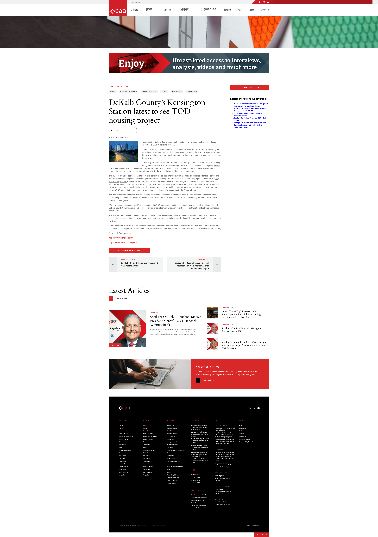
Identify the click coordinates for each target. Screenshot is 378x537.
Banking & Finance (172, 444)
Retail (168, 469)
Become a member (245, 439)
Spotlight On (170, 425)
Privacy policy (255, 525)
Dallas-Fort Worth (124, 433)
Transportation (192, 91)
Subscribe (138, 2)
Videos (251, 10)
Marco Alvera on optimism (199, 497)
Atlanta (112, 91)
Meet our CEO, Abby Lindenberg (248, 442)
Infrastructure (177, 91)
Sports (169, 472)
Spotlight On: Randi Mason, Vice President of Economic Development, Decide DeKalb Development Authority (250, 125)
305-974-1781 (219, 480)
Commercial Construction (128, 91)
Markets (134, 10)
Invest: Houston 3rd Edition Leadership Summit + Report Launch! (199, 461)
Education (170, 447)
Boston (121, 428)
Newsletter (242, 436)
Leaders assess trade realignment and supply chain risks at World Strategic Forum (224, 465)
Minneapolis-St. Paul (125, 450)
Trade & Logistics (172, 480)
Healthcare (170, 455)
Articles (167, 10)
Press (240, 10)
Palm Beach (122, 458)
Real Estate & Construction (175, 467)
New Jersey (122, 455)
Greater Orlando (123, 439)
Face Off (169, 431)
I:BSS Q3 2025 (195, 483)
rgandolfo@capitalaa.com (223, 491)
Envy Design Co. (161, 525)
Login (132, 2)
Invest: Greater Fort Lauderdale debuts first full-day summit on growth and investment (224, 441)
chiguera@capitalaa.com (222, 478)
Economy (164, 91)
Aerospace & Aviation (173, 442)
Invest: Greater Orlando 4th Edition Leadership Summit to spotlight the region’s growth (224, 435)
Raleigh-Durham (123, 467)
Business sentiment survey (208, 10)
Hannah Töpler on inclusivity (199, 505)
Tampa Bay (122, 475)
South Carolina (123, 472)
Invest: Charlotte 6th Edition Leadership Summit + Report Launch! (199, 447)
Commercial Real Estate (149, 91)
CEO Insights (171, 436)
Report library (149, 10)
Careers (241, 433)
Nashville (121, 453)
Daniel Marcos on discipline (199, 495)
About (263, 10)
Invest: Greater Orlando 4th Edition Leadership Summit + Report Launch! (199, 427)
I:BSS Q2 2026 (195, 474)
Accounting (170, 439)
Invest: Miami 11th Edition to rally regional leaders (225, 429)
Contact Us (242, 428)
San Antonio (122, 469)
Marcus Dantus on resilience (199, 508)
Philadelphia (122, 461)
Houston (121, 442)
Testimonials (243, 431)
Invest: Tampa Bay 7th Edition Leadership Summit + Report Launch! (200, 440)
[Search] (268, 10)
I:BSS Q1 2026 (195, 477)
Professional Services (173, 461)
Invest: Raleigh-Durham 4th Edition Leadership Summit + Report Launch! (199, 454)
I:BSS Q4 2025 (195, 480)
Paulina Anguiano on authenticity (197, 501)
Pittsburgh (122, 464)
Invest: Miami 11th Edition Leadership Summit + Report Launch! (199, 434)
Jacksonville (122, 444)
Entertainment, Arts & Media (175, 450)
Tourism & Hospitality (173, 478)
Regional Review (172, 433)
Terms (248, 525)
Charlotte (121, 431)
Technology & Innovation (174, 475)
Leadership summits (184, 10)
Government (170, 453)
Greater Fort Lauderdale (126, 436)
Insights (227, 10)
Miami (120, 447)
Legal (168, 464)
